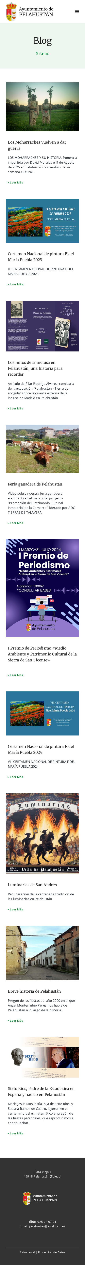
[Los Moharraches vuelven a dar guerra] (42, 106)
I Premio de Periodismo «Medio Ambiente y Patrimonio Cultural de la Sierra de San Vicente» (42, 654)
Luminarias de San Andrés (32, 884)
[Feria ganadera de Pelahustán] (42, 449)
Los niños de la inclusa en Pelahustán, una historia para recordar (35, 368)
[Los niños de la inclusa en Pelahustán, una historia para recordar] (42, 326)
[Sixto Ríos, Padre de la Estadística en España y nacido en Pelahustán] (42, 1057)
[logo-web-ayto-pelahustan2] (33, 3)
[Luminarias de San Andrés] (42, 833)
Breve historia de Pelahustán (34, 991)
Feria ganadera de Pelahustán (35, 484)
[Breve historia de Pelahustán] (42, 953)
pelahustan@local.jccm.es (47, 1226)
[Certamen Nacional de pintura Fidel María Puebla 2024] (42, 713)
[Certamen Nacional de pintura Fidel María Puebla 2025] (42, 221)
